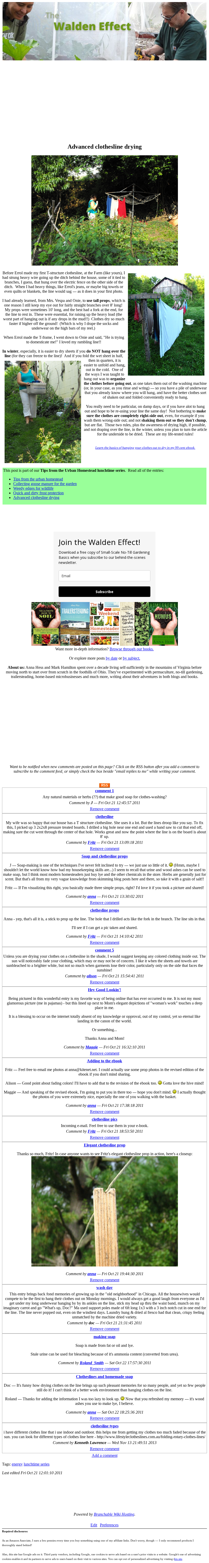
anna (91, 896)
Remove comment (104, 809)
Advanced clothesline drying (36, 497)
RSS (104, 785)
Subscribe (104, 591)
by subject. (131, 658)
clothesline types (105, 1426)
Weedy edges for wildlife (33, 488)
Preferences (109, 1525)
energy (17, 1464)
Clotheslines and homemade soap (104, 1376)
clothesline (104, 816)
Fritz (92, 842)
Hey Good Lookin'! (104, 990)
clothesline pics (104, 1119)
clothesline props (104, 910)
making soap (104, 1337)
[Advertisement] (104, 102)
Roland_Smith (92, 1363)
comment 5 (104, 950)
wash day (104, 1287)
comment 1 (104, 791)
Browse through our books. (132, 649)
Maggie (91, 1047)
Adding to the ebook (104, 1061)
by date (111, 658)
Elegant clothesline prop (104, 1145)
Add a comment (104, 1455)
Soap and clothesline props (105, 856)
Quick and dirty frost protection (38, 493)
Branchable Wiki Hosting (114, 1514)
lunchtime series (36, 1464)
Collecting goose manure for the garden (45, 484)
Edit (93, 1525)
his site (178, 1558)
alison (92, 976)
